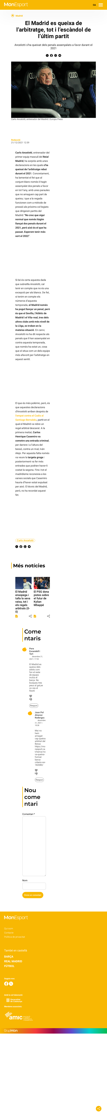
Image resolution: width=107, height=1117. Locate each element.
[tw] (11, 985)
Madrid (19, 16)
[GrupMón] (53, 1031)
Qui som (8, 928)
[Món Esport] (14, 9)
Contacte (9, 932)
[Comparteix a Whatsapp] (55, 56)
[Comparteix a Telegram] (59, 56)
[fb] (6, 985)
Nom (24, 880)
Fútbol (9, 966)
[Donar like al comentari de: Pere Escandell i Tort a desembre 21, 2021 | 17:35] (30, 697)
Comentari (28, 814)
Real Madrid (13, 961)
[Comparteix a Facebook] (51, 56)
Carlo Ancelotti (25, 540)
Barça (8, 956)
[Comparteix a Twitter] (47, 56)
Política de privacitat (14, 936)
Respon (33, 705)
